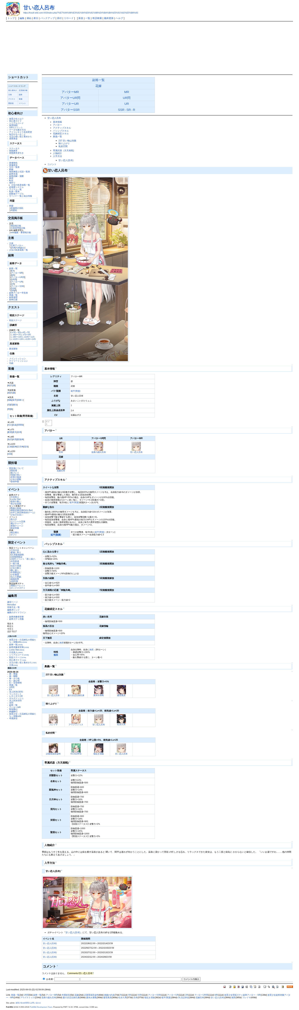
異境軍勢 (13, 349)
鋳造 (11, 178)
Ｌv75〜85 (26, 334)
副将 (20, 95)
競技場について (16, 468)
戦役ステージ (15, 320)
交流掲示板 (23, 90)
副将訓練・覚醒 (16, 176)
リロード (69, 18)
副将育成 (13, 174)
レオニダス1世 (16, 696)
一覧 (87, 18)
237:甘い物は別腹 (67, 140)
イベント (22, 103)
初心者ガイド (15, 121)
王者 (10, 446)
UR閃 (13, 279)
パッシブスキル (61, 130)
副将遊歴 (13, 297)
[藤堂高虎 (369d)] (121, 689)
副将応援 (13, 299)
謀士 (23, 247)
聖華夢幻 (13, 709)
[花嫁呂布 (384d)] (60, 465)
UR (12, 284)
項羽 (11, 703)
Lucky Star (16, 499)
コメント (51, 164)
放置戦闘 (13, 125)
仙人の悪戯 (16, 577)
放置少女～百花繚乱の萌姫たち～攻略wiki (22, 641)
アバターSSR (17, 286)
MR (13, 275)
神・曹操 (13, 674)
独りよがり (64, 143)
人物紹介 (57, 153)
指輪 (10, 400)
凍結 (28, 18)
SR (12, 290)
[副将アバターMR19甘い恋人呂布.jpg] (85, 269)
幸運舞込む (16, 572)
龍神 (14, 446)
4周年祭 (14, 581)
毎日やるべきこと (17, 134)
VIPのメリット (16, 127)
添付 (59, 18)
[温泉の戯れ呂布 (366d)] (98, 446)
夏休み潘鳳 (98, 695)
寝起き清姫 (98, 754)
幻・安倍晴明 (15, 683)
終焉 (14, 439)
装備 (20, 99)
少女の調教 (16, 479)
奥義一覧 (13, 295)
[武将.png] (45, 170)
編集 (22, 18)
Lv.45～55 (25, 332)
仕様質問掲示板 (18, 228)
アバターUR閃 (18, 277)
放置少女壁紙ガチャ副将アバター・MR (242, 995)
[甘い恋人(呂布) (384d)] (87, 902)
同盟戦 (14, 210)
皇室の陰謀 (16, 477)
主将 (10, 95)
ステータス (14, 148)
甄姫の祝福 (16, 508)
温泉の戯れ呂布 (98, 452)
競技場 (10, 103)
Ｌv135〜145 (29, 339)
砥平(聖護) (75, 391)
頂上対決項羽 (15, 700)
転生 (11, 180)
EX (12, 270)
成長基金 (13, 138)
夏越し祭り (16, 552)
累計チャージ (17, 523)
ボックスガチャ (18, 588)
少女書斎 (15, 574)
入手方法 (57, 156)
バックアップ (47, 18)
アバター (57, 125)
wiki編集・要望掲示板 (21, 232)
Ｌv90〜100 (16, 337)
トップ (11, 18)
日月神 (20, 446)
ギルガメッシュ (16, 698)
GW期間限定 (16, 557)
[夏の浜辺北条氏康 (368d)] (76, 689)
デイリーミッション (18, 361)
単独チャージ (17, 526)
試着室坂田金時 (53, 754)
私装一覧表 (14, 191)
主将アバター (17, 245)
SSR (13, 288)
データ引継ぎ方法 (17, 130)
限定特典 (15, 528)
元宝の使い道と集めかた (20, 136)
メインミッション (17, 358)
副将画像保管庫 (16, 617)
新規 (80, 18)
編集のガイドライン (16, 612)
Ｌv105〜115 (28, 337)
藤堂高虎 (121, 695)
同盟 (11, 206)
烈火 (10, 425)
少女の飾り (16, 568)
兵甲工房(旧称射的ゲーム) (23, 512)
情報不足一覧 (13, 607)
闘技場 (14, 470)
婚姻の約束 (109, 995)
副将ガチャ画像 (16, 619)
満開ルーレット (18, 585)
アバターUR (17, 282)
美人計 (14, 519)
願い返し (15, 570)
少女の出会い (17, 515)
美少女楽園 (16, 503)
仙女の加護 (16, 566)
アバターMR (17, 273)
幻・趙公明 (14, 680)
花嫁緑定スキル (61, 133)
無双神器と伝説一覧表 (19, 171)
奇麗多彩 (13, 718)
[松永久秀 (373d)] (121, 718)
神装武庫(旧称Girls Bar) (22, 510)
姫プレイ (15, 473)
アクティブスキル (62, 128)
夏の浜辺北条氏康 (76, 695)
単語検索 (97, 18)
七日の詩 (15, 550)
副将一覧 (13, 268)
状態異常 (13, 151)
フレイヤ (53, 724)
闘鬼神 (20, 439)
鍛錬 (11, 169)
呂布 (61, 452)
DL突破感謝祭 (17, 554)
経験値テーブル (16, 194)
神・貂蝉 (13, 676)
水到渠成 (15, 561)
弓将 (18, 247)
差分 (35, 18)
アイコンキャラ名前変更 (20, 132)
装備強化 (13, 163)
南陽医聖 (15, 579)
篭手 (14, 400)
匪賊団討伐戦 (17, 208)
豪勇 (10, 432)
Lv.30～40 (15, 332)
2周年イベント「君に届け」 (24, 559)
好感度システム (16, 187)
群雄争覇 (15, 481)
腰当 (15, 404)
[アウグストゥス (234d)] (76, 718)
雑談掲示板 (16, 226)
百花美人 (15, 497)
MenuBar (11, 604)
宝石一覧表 (14, 167)
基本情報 (57, 122)
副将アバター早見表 (18, 293)
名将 (19, 432)
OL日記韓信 (75, 753)
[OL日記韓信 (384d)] (76, 748)
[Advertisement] (149, 47)
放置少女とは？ (16, 119)
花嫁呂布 (61, 470)
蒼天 (14, 432)
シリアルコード (16, 123)
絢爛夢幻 (13, 711)
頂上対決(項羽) (16, 692)
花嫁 (98, 86)
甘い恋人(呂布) (65, 160)
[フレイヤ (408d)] (53, 718)
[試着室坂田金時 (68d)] (53, 748)
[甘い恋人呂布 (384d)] (136, 446)
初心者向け (12, 90)
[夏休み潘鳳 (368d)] (98, 689)
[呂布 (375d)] (60, 446)
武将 (13, 247)
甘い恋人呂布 (39, 7)
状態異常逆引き (16, 153)
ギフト (14, 535)
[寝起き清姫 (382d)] (98, 748)
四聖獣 (20, 425)
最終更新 (109, 18)
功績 (11, 363)
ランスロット (15, 694)
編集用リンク (13, 610)
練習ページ (12, 602)
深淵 (10, 454)
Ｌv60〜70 (16, 334)
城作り (12, 182)
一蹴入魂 (15, 563)
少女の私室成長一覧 (20, 185)
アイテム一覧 (15, 189)
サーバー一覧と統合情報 (20, 196)
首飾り (20, 400)
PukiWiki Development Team (41, 1007)
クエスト (11, 99)
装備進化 (13, 165)
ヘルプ (119, 18)
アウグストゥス (76, 724)
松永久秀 (121, 724)
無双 (62, 642)
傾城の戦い (16, 475)
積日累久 (15, 532)
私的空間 (62, 146)
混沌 (26, 446)
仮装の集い (16, 501)
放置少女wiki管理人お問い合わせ (28, 1003)
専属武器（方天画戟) (63, 150)
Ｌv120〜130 (17, 339)
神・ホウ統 (14, 678)
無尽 (10, 439)
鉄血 (14, 425)
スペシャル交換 (18, 521)
